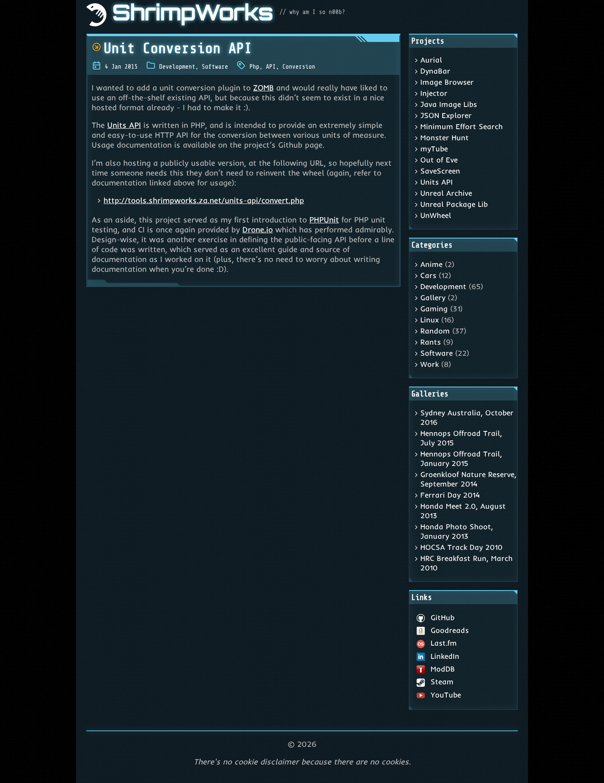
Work (429, 364)
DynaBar (435, 71)
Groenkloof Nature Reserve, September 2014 (468, 479)
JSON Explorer (446, 115)
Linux (429, 319)
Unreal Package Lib (454, 204)
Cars (428, 275)
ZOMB (263, 88)
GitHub (442, 617)
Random (435, 331)
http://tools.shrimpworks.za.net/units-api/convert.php (204, 200)
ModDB (443, 669)
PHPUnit (324, 220)
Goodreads (450, 630)
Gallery (432, 297)
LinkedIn (445, 656)
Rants (430, 342)
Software (215, 66)
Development (177, 66)
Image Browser (447, 82)
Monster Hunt (444, 137)
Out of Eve (439, 159)
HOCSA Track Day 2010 (461, 547)
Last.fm (444, 643)
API (271, 66)
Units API (124, 125)
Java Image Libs (448, 104)
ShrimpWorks (193, 14)
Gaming (434, 308)
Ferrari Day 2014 (450, 495)
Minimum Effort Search (461, 126)
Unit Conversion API (178, 48)
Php (254, 66)
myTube (434, 148)
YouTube (446, 695)
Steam (442, 681)
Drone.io (257, 229)
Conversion (298, 66)
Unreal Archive (446, 193)
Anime (431, 264)
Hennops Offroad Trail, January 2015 (461, 458)
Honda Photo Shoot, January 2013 (456, 531)
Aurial (431, 60)
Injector (433, 93)
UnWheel (435, 215)
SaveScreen (440, 171)
